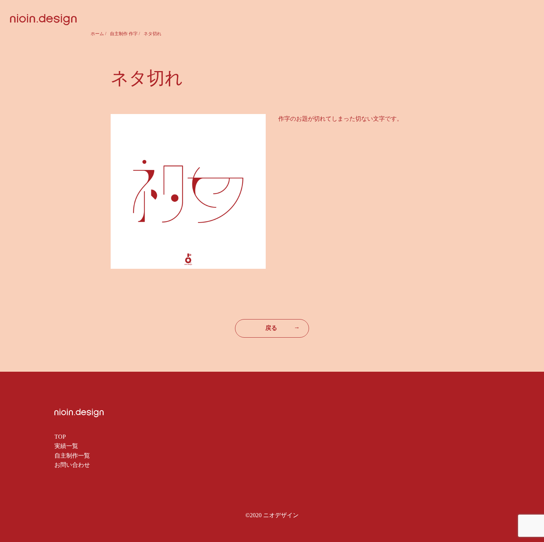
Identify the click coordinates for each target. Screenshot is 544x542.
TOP (60, 437)
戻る (282, 327)
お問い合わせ (72, 465)
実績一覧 (66, 446)
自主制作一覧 (72, 455)
